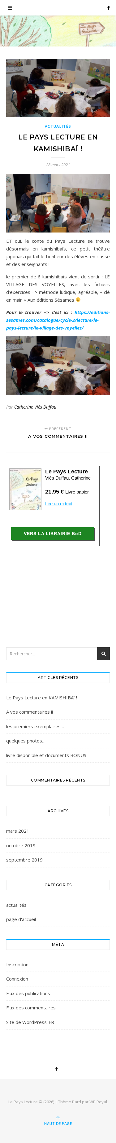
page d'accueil (21, 919)
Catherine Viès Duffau (35, 407)
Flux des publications (28, 993)
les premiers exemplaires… (35, 726)
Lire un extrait (58, 503)
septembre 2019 (24, 860)
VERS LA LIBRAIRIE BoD (53, 533)
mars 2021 (17, 831)
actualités (58, 126)
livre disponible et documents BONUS (46, 755)
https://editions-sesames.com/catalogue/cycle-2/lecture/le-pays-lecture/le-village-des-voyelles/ (58, 320)
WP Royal (98, 1102)
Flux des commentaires (31, 1007)
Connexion (17, 979)
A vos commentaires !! (29, 712)
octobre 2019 (21, 845)
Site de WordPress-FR (30, 1022)
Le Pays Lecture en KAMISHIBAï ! (41, 697)
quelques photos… (25, 741)
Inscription (17, 964)
